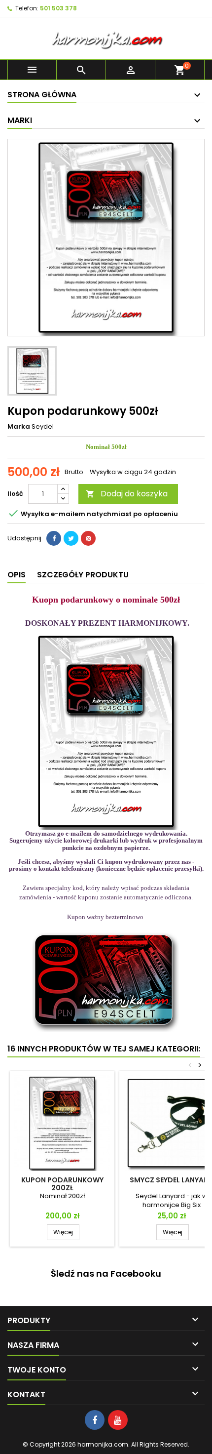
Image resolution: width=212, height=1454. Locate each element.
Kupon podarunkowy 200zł (62, 1184)
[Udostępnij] (53, 538)
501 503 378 (58, 8)
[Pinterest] (88, 538)
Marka (18, 426)
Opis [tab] (16, 574)
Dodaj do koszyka (127, 493)
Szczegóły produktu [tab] (83, 574)
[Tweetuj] (71, 538)
